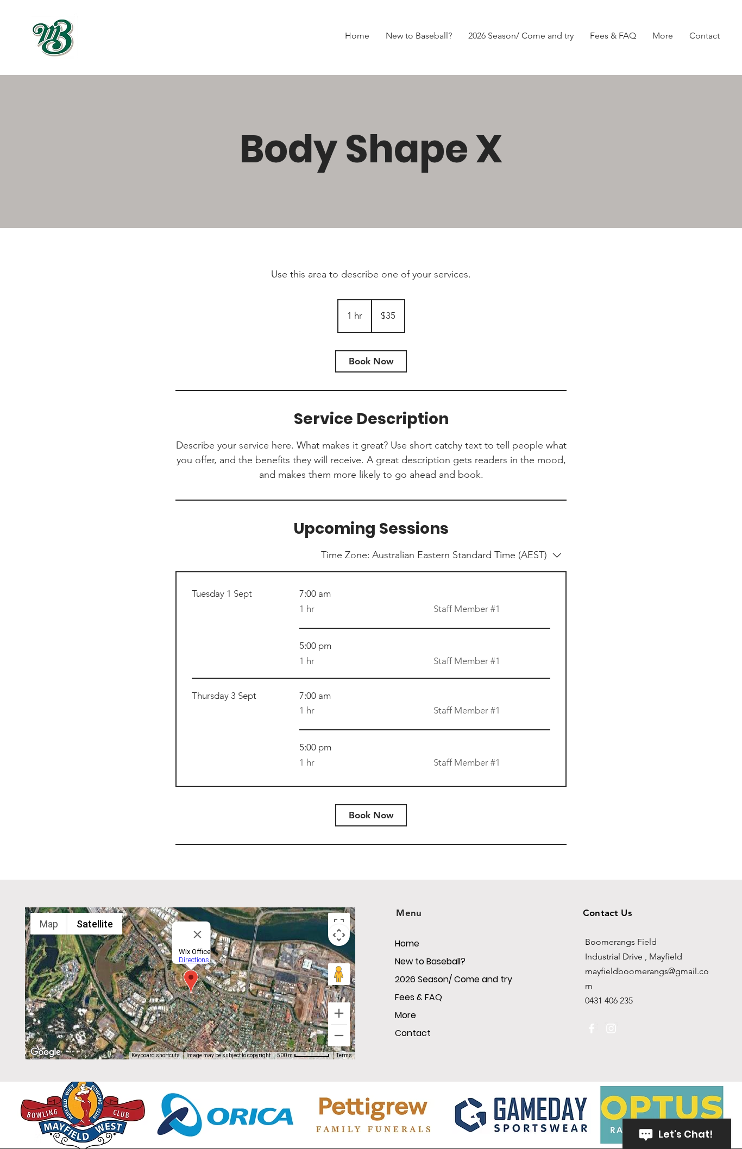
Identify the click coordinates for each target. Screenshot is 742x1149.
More (405, 1015)
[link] (371, 361)
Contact (413, 1033)
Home (407, 943)
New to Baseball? (430, 961)
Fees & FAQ (418, 997)
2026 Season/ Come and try (437, 979)
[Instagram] (611, 1028)
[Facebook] (591, 1028)
